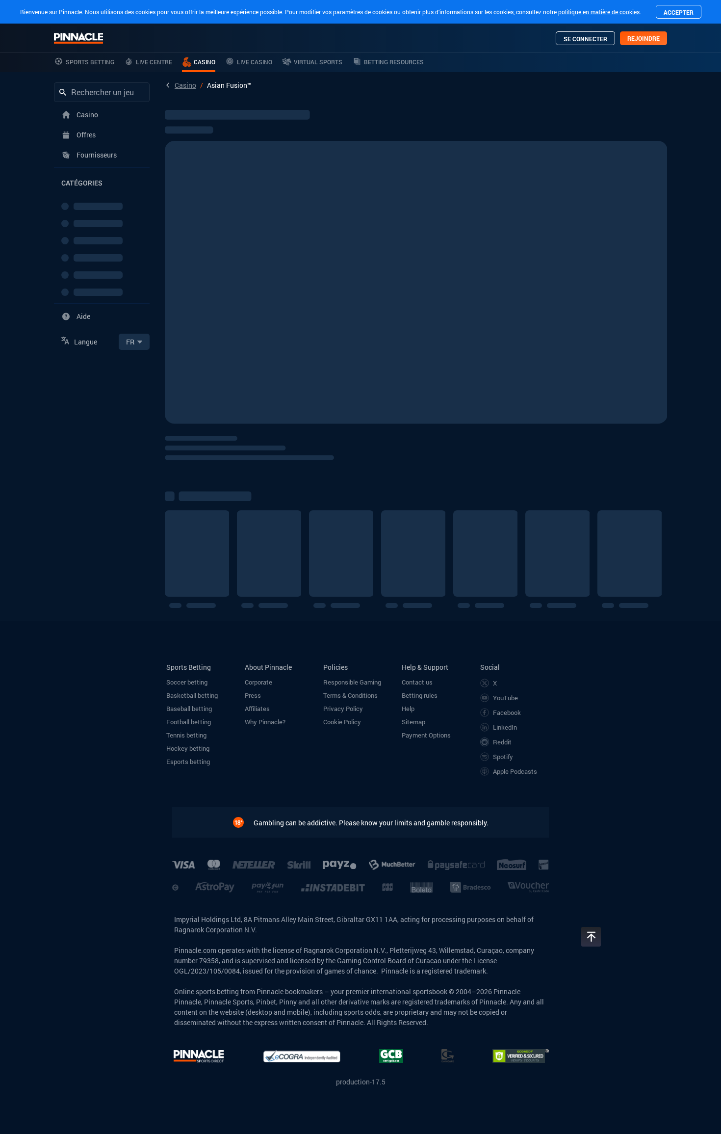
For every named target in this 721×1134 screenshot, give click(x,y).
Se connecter (585, 39)
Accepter (679, 12)
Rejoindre (643, 38)
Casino (185, 85)
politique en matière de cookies (599, 12)
